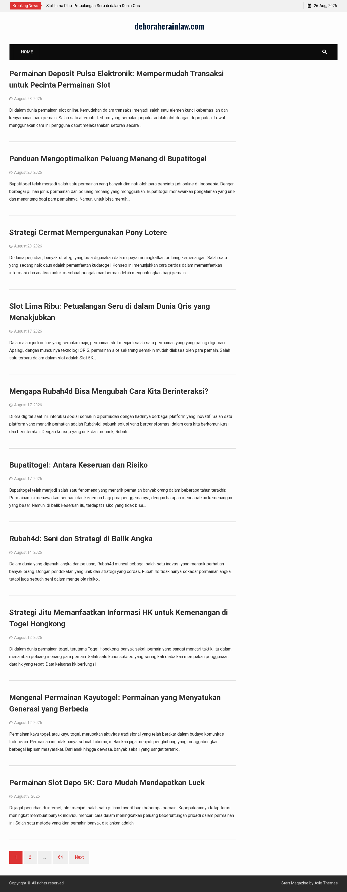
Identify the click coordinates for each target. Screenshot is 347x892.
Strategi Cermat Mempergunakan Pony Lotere (88, 232)
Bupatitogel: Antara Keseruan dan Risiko (78, 465)
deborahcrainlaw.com (169, 26)
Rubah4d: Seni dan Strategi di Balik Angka (81, 538)
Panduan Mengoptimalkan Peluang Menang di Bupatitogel (108, 158)
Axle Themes (326, 883)
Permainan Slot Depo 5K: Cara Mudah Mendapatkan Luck (107, 782)
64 (60, 857)
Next (79, 857)
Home (27, 51)
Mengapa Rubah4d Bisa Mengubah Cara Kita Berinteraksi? (108, 391)
